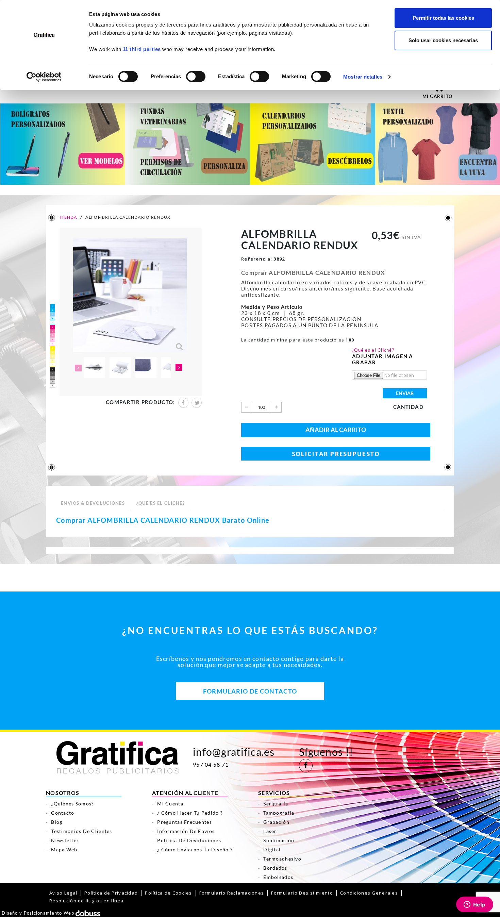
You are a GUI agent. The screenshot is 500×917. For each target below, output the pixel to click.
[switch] (195, 74)
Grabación (276, 822)
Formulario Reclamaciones (231, 893)
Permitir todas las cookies (443, 18)
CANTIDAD (408, 407)
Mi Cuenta (170, 803)
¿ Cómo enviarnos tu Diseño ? (195, 849)
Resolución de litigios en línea (86, 901)
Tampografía (278, 813)
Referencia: (256, 259)
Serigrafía (275, 803)
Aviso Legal (63, 893)
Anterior (77, 368)
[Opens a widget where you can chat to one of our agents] (474, 905)
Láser (270, 831)
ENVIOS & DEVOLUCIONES (93, 503)
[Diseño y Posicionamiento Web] (88, 913)
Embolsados (278, 877)
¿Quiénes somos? (72, 803)
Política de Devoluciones (189, 840)
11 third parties (142, 49)
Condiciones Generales (369, 893)
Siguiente (179, 368)
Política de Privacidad (111, 893)
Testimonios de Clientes (81, 831)
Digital (272, 849)
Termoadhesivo (282, 859)
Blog (56, 822)
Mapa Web (64, 849)
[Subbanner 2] (187, 143)
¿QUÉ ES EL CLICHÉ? (160, 503)
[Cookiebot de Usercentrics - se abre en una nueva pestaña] (44, 77)
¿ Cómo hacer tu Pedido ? (190, 813)
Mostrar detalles (362, 77)
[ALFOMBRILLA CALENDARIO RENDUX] (94, 367)
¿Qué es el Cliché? (373, 350)
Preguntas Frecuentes (184, 822)
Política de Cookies (168, 893)
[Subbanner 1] (62, 143)
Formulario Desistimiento (302, 893)
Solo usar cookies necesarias (443, 40)
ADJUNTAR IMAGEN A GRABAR (382, 359)
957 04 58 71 (211, 765)
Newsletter (65, 840)
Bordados (275, 868)
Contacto (62, 813)
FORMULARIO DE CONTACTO (250, 691)
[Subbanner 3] (312, 143)
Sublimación (278, 840)
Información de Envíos (186, 831)
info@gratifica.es (234, 752)
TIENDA (68, 217)
